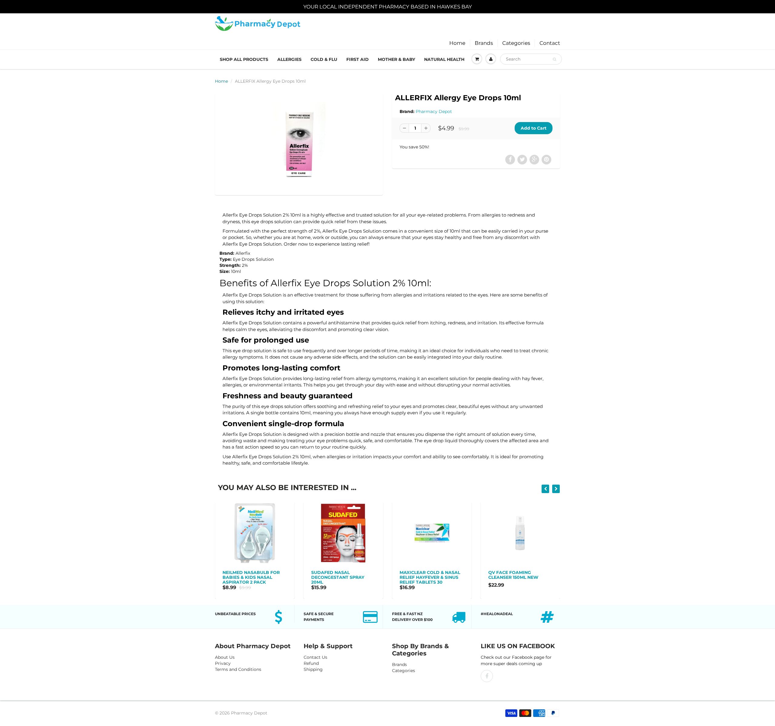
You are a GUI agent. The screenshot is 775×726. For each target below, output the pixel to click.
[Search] (554, 59)
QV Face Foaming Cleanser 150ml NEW (500, 575)
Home (457, 43)
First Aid (357, 59)
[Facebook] (487, 676)
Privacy (223, 663)
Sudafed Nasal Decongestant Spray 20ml (324, 577)
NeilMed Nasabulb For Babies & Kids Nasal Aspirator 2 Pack (237, 577)
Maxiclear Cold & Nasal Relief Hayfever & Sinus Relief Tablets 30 (416, 577)
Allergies (289, 59)
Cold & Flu (324, 59)
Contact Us (315, 657)
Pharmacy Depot (434, 111)
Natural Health (444, 59)
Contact (549, 43)
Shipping (313, 669)
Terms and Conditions (238, 669)
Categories (516, 43)
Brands (484, 43)
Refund (311, 663)
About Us (225, 657)
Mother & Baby (396, 59)
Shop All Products (244, 59)
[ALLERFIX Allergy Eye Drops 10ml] (299, 143)
